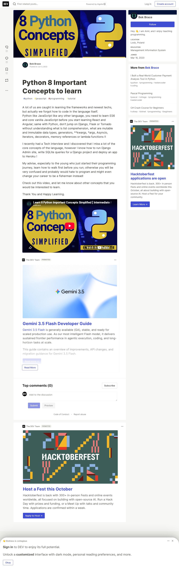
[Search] (14, 4)
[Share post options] (7, 90)
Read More (30, 367)
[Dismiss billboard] (173, 541)
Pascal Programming (145, 96)
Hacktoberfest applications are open (148, 176)
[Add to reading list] (6, 70)
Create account (165, 4)
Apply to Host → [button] (34, 515)
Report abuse (80, 414)
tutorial (70, 98)
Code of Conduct (61, 414)
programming (56, 98)
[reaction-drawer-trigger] (6, 48)
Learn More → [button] (140, 204)
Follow (152, 24)
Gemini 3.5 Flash (34, 329)
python (27, 98)
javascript (40, 98)
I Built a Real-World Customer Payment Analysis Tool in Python (151, 80)
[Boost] (6, 80)
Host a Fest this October (47, 489)
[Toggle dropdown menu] (115, 260)
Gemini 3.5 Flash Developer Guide (57, 323)
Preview (48, 405)
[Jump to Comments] (6, 59)
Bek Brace (35, 63)
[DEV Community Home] (5, 4)
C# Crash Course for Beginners (151, 109)
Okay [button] (8, 562)
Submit (34, 405)
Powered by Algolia (94, 4)
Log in (148, 4)
